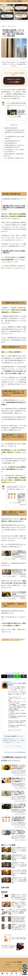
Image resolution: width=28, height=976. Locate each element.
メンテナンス (6, 639)
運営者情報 (7, 964)
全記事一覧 (14, 971)
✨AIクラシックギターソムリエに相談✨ (14, 81)
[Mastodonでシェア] (11, 617)
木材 (23, 639)
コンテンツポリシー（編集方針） (20, 967)
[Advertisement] (14, 176)
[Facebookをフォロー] (14, 730)
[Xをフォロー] (11, 730)
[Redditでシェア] (17, 621)
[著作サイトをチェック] (9, 730)
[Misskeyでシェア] (23, 617)
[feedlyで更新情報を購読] (18, 730)
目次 (12, 125)
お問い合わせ (20, 964)
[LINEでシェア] (5, 625)
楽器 (12, 639)
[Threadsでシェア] (11, 621)
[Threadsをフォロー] (16, 730)
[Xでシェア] (5, 617)
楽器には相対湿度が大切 (11, 143)
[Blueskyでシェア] (17, 617)
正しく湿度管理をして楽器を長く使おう (14, 158)
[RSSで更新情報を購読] (20, 730)
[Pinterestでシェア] (11, 625)
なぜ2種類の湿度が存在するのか (13, 140)
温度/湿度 (18, 639)
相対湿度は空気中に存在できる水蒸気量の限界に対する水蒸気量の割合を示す (14, 132)
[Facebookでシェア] (5, 621)
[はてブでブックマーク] (23, 621)
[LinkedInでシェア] (17, 625)
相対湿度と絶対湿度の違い (11, 128)
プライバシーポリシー (7, 966)
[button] (24, 676)
